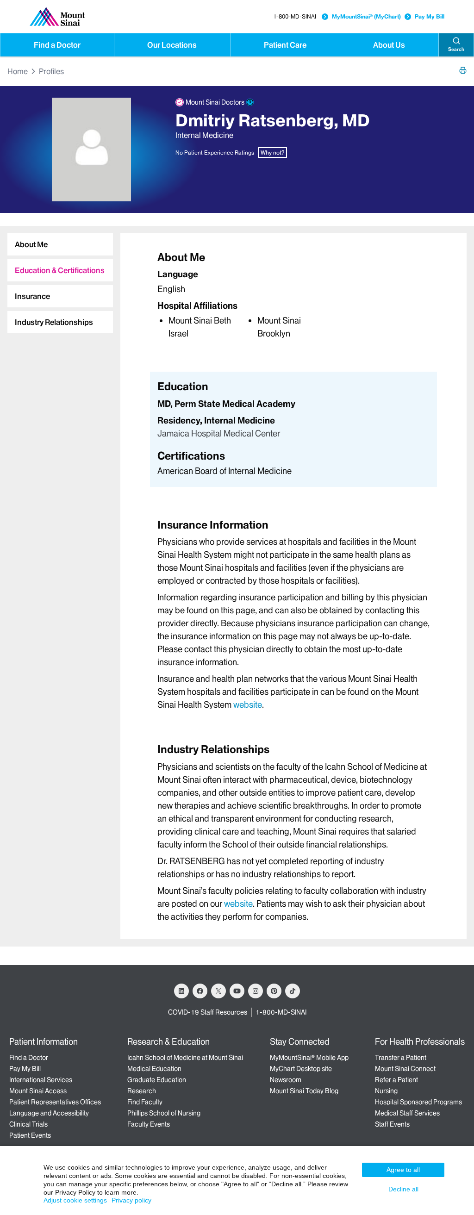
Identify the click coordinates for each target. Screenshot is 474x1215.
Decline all (403, 1189)
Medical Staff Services (407, 1113)
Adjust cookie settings (75, 1200)
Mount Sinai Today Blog (304, 1091)
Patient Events (30, 1135)
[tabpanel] (293, 294)
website (247, 704)
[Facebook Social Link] (200, 991)
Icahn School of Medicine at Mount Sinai (185, 1057)
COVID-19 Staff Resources (207, 1012)
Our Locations (172, 45)
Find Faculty (144, 1102)
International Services (40, 1080)
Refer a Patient (396, 1080)
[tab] (60, 244)
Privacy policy (131, 1200)
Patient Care (285, 45)
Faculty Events (148, 1124)
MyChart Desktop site (301, 1069)
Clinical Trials (28, 1124)
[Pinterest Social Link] (274, 991)
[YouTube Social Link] (237, 991)
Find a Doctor (57, 45)
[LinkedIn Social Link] (181, 991)
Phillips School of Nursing (163, 1113)
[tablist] (56, 279)
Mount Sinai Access (38, 1091)
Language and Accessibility (49, 1113)
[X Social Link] (218, 991)
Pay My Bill (429, 16)
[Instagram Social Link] (255, 991)
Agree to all (403, 1169)
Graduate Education (156, 1080)
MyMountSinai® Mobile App (309, 1057)
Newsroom (285, 1080)
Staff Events (392, 1124)
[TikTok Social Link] (292, 991)
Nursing (386, 1091)
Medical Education (154, 1069)
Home (17, 71)
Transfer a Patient (400, 1057)
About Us (389, 45)
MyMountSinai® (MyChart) (366, 16)
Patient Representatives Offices (55, 1102)
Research (141, 1091)
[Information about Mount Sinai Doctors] (250, 102)
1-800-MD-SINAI (294, 16)
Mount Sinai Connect (405, 1069)
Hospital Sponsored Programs (418, 1102)
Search (456, 49)
